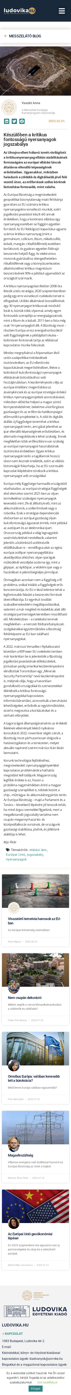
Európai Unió (15, 854)
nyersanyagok (16, 859)
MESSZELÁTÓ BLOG (25, 36)
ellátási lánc (38, 850)
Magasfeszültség (20, 1155)
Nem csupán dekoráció (24, 998)
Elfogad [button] (35, 1388)
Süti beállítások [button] (47, 1382)
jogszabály (35, 854)
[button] (62, 11)
